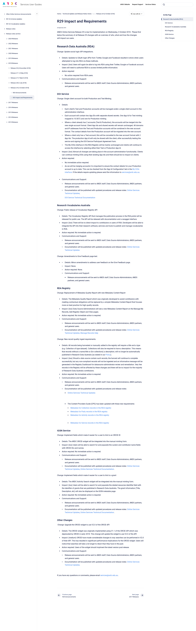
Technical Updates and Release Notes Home (77, 14)
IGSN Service (169, 34)
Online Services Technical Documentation (97, 469)
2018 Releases (13, 63)
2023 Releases (13, 39)
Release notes (10, 29)
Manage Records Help (89, 333)
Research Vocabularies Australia (175, 27)
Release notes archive (13, 34)
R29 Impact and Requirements (22, 97)
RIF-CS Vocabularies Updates (15, 24)
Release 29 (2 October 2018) (20, 88)
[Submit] (164, 4)
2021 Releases (13, 48)
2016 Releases (13, 107)
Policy (108, 355)
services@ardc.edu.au (130, 172)
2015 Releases (13, 112)
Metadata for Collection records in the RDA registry (90, 408)
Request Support (137, 4)
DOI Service (169, 23)
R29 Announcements (19, 93)
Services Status (150, 4)
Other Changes (170, 38)
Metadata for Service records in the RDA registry (89, 423)
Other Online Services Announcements (18, 14)
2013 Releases (13, 122)
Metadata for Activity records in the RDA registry (89, 415)
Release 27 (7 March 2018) (19, 78)
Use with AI (136, 14)
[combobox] (177, 4)
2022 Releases (13, 43)
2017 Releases (13, 102)
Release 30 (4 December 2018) (21, 68)
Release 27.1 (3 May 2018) (19, 73)
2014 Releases (13, 117)
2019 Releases (13, 58)
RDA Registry (169, 30)
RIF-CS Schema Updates (14, 19)
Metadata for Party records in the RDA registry (88, 412)
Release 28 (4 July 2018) (19, 83)
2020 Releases (13, 53)
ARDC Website (125, 4)
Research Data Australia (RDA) (173, 19)
